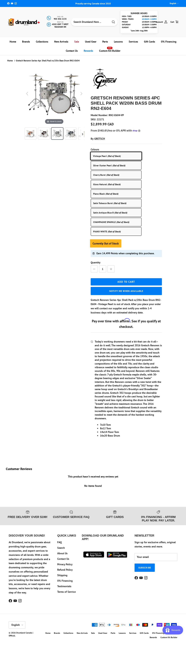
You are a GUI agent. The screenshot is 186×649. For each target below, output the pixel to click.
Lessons (118, 41)
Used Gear (90, 41)
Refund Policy (65, 569)
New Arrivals (61, 41)
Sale (76, 41)
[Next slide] (81, 94)
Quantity (95, 262)
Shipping (62, 575)
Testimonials (64, 586)
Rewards (88, 50)
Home (13, 41)
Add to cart (126, 281)
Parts (105, 41)
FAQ (59, 542)
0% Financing (168, 41)
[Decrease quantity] (94, 268)
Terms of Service (66, 591)
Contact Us (72, 50)
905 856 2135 (60, 19)
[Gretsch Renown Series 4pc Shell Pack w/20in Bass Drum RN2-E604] (30, 133)
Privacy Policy (65, 564)
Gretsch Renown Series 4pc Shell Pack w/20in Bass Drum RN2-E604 (48, 60)
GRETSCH (99, 138)
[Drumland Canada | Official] (24, 22)
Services (133, 41)
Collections (42, 41)
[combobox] (90, 22)
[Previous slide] (27, 94)
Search (61, 547)
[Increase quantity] (111, 268)
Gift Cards (149, 41)
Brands (26, 41)
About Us (62, 553)
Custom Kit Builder (109, 49)
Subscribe (144, 567)
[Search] (113, 22)
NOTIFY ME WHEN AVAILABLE (126, 291)
